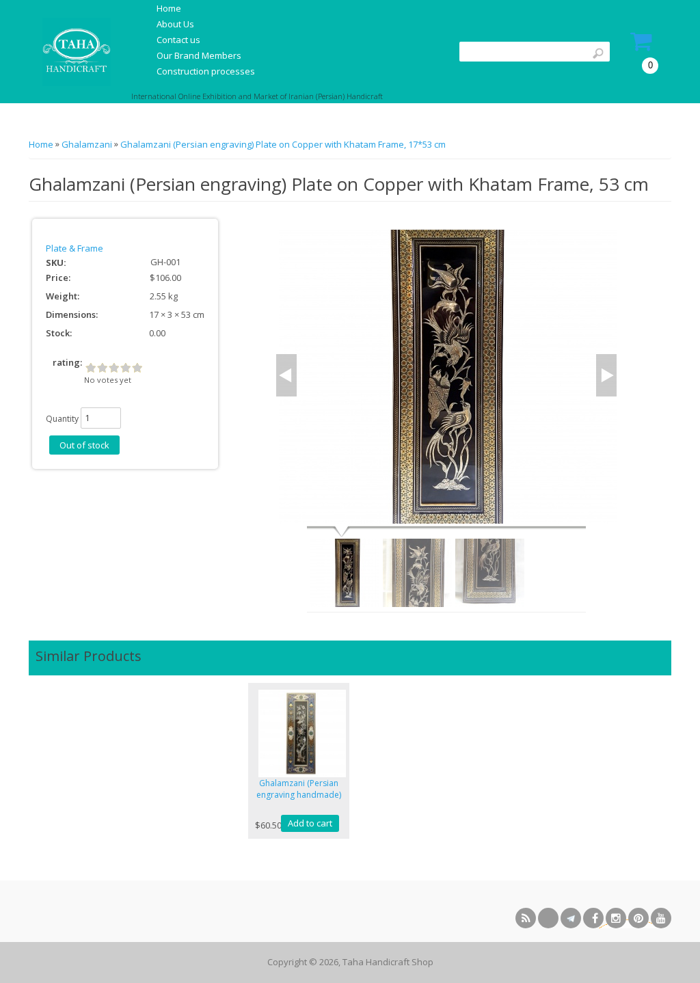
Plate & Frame (74, 248)
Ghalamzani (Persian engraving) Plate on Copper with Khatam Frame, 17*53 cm (283, 144)
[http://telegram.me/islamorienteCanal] (571, 918)
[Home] (75, 52)
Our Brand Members (199, 55)
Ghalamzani (87, 144)
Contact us (178, 39)
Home (169, 8)
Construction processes (206, 71)
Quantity (62, 419)
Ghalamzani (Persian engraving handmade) (298, 788)
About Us (175, 24)
